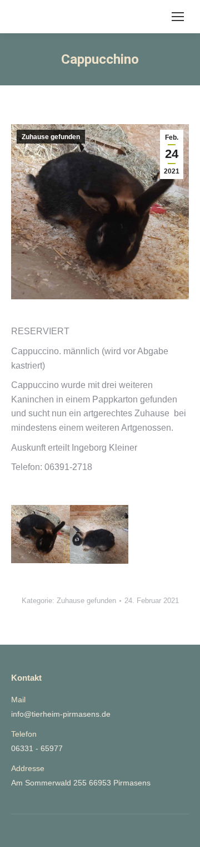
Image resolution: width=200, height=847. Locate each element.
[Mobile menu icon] (178, 17)
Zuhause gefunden (51, 137)
